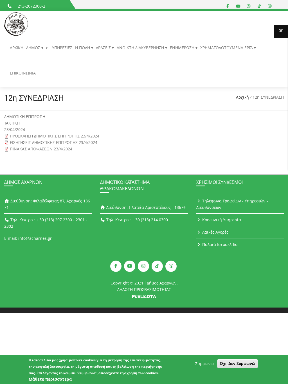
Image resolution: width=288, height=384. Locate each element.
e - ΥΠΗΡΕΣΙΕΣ (59, 47)
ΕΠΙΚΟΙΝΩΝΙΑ (23, 73)
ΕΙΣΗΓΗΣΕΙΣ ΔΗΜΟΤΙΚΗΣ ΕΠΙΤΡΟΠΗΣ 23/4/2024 (53, 142)
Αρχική (242, 97)
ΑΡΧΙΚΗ (16, 47)
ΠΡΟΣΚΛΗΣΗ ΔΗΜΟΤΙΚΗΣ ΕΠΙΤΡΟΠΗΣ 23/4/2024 (54, 136)
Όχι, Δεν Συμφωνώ (237, 363)
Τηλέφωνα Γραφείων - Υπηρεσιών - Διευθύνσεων (232, 204)
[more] (281, 31)
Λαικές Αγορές (214, 232)
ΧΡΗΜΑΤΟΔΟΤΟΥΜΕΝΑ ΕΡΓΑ (227, 47)
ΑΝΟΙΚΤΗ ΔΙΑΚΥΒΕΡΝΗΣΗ (141, 47)
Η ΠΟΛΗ (83, 47)
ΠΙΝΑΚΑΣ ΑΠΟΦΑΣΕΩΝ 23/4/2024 (41, 149)
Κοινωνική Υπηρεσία (221, 219)
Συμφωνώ (204, 363)
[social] (227, 6)
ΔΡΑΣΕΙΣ (104, 47)
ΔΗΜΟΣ (33, 47)
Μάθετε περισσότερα (50, 379)
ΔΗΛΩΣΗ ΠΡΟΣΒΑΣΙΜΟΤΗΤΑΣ (144, 289)
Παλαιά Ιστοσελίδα (219, 244)
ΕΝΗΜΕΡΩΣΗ (182, 47)
